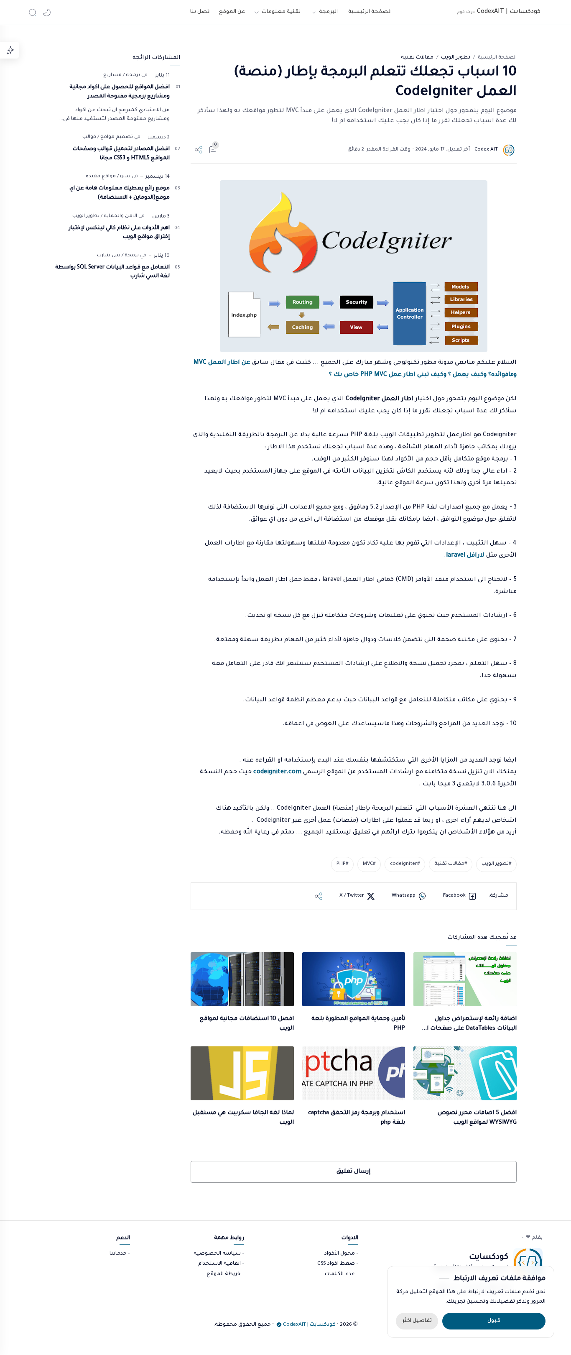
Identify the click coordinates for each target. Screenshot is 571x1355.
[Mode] (47, 12)
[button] (460, 896)
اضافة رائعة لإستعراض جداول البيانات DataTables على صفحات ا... (469, 1024)
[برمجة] (131, 75)
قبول (493, 1321)
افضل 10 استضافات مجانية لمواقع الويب (246, 1024)
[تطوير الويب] (85, 216)
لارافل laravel (465, 555)
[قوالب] (89, 137)
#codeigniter (405, 864)
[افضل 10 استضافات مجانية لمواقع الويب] (242, 979)
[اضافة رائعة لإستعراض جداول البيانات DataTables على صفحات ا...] (464, 979)
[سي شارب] (108, 255)
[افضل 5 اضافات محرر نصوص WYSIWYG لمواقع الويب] (464, 1073)
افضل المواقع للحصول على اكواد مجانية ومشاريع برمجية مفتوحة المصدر (119, 92)
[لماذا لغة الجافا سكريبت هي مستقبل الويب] (242, 1073)
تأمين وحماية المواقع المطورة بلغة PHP (358, 1024)
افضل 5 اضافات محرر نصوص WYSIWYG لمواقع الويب (477, 1118)
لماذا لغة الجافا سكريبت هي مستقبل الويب (243, 1118)
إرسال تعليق (353, 1171)
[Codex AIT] (486, 150)
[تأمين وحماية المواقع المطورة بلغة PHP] (353, 979)
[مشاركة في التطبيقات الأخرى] (318, 896)
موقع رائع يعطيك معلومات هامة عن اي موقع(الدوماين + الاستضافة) (119, 193)
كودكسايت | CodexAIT (508, 12)
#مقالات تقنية (450, 864)
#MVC (369, 864)
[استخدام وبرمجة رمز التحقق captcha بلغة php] (353, 1073)
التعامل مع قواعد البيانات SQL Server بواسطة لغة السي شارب (112, 272)
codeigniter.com (276, 772)
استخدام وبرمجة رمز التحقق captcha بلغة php (356, 1118)
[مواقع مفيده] (101, 176)
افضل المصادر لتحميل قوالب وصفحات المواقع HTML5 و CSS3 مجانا (121, 153)
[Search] (32, 12)
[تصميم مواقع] (115, 137)
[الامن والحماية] (119, 216)
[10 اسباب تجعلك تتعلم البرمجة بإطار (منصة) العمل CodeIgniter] (353, 266)
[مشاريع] (112, 75)
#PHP (342, 864)
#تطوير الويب (496, 864)
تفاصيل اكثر (417, 1321)
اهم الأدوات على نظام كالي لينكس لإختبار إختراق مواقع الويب (119, 232)
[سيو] (123, 176)
